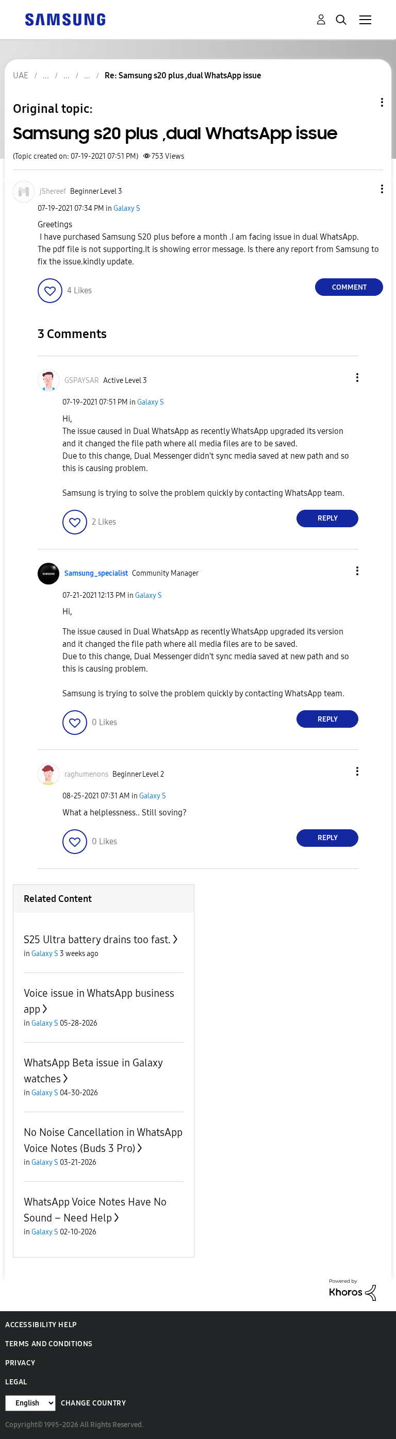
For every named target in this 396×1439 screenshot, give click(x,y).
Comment (349, 287)
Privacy (20, 1363)
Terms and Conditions (49, 1344)
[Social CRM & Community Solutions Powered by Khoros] (352, 1289)
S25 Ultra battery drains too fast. (97, 939)
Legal (16, 1382)
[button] (365, 189)
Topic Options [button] (364, 102)
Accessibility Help (41, 1324)
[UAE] (65, 19)
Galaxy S (126, 208)
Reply (328, 518)
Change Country (93, 1403)
